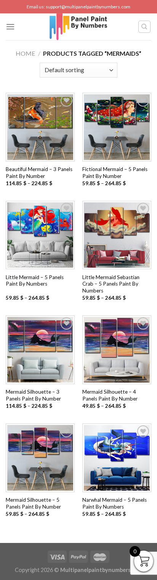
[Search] (144, 27)
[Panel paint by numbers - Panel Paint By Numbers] (78, 26)
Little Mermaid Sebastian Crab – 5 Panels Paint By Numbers (110, 284)
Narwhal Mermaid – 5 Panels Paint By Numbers (114, 503)
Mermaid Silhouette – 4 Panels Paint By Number (110, 395)
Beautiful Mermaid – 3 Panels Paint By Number (39, 172)
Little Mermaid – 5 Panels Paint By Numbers (35, 280)
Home (25, 53)
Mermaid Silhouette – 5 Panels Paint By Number (33, 503)
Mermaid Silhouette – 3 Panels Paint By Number (33, 395)
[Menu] (10, 26)
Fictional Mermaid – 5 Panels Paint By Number (114, 172)
